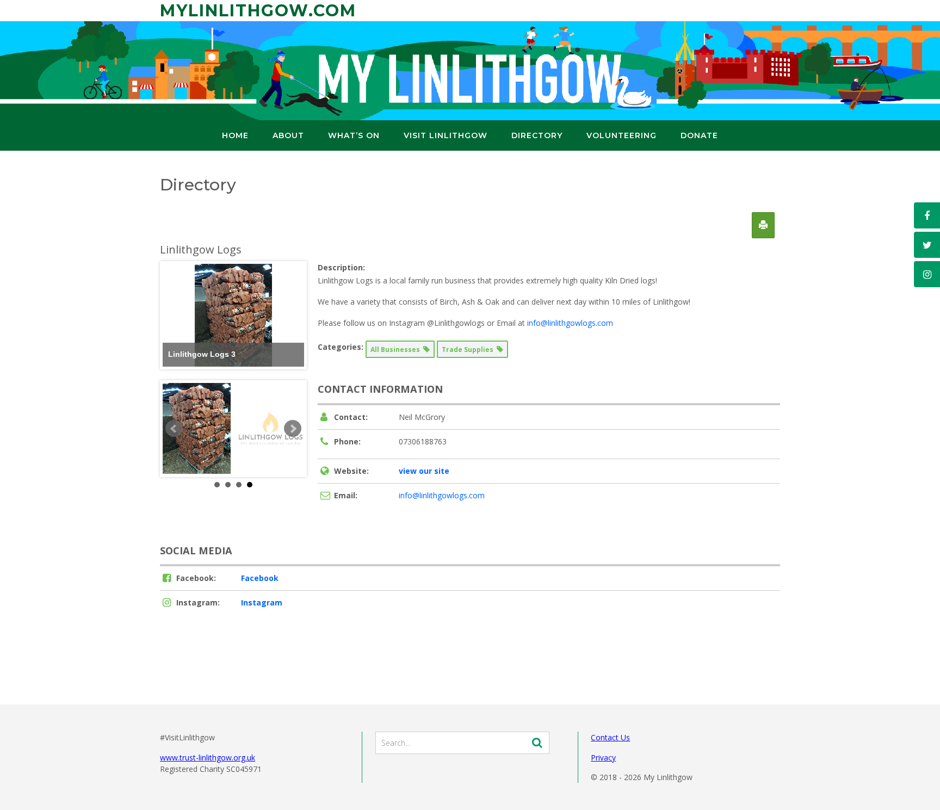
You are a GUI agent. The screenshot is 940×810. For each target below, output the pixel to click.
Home (235, 135)
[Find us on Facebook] (927, 215)
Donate (699, 135)
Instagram (261, 602)
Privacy (603, 757)
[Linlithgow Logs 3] (197, 428)
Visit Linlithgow (445, 135)
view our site (424, 471)
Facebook (260, 578)
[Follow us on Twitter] (927, 245)
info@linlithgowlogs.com (570, 323)
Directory (536, 135)
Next (292, 428)
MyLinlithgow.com (258, 11)
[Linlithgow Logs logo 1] (270, 428)
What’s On (354, 135)
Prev (174, 428)
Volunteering (621, 135)
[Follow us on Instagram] (927, 274)
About (288, 135)
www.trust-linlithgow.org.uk (207, 757)
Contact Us (610, 737)
